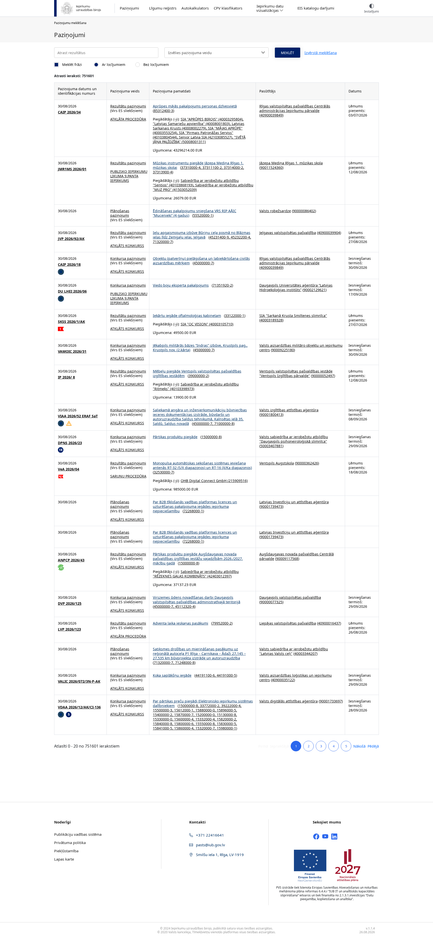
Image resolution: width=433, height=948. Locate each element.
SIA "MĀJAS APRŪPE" (225, 128)
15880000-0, (206, 710)
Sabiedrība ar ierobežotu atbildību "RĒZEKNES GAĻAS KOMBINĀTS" (196, 573)
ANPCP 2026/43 (71, 560)
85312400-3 (163, 110)
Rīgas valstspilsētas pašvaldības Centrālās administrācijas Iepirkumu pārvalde (294, 108)
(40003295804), (231, 119)
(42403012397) (219, 576)
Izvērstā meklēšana (320, 52)
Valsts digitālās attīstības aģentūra (288, 701)
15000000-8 (211, 436)
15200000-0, (206, 714)
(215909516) (237, 480)
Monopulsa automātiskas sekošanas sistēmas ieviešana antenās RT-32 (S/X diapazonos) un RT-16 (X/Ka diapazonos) (202, 465)
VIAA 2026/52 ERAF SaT (78, 416)
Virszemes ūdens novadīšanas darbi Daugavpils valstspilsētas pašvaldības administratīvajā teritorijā (196, 599)
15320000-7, (206, 728)
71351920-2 (222, 285)
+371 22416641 (209, 835)
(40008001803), (218, 123)
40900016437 (329, 623)
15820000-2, (227, 719)
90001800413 (271, 414)
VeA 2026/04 (68, 469)
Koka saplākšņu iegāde (172, 675)
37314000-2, (234, 167)
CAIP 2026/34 (69, 112)
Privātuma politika (70, 842)
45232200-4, (241, 237)
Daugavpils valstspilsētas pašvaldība (290, 597)
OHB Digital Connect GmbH (204, 480)
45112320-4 (184, 606)
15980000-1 (226, 728)
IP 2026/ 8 (66, 377)
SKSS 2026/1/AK (71, 321)
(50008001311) (193, 141)
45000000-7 (203, 263)
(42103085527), (220, 137)
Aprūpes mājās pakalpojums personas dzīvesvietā (195, 106)
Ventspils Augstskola (276, 463)
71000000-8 (224, 423)
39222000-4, (231, 705)
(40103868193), (181, 185)
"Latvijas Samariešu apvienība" (179, 123)
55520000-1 (202, 215)
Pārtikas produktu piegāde (175, 436)
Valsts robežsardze (275, 210)
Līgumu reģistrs (162, 8)
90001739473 (271, 506)
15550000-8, (206, 723)
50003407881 (271, 445)
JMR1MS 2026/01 (72, 169)
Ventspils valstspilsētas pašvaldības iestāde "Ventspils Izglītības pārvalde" (296, 373)
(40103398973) (181, 388)
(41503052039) (184, 189)
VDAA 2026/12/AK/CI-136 (79, 707)
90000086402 (304, 210)
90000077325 (271, 602)
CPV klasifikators (228, 8)
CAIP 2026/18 (69, 264)
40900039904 (329, 232)
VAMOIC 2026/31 (72, 351)
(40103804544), (166, 137)
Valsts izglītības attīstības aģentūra (288, 410)
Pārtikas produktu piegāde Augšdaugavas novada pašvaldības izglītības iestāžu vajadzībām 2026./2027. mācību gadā (198, 558)
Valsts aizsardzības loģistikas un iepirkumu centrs (295, 677)
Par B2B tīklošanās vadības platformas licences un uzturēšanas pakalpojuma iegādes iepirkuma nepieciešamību (195, 506)
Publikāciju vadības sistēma (77, 834)
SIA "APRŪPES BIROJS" (199, 119)
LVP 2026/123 (69, 629)
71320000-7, (164, 662)
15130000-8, (227, 714)
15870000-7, (184, 714)
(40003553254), (166, 132)
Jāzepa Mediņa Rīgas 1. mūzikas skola (291, 163)
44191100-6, (206, 675)
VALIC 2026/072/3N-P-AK (79, 681)
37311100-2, (213, 167)
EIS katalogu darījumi (315, 8)
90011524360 (271, 167)
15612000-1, (184, 710)
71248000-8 (184, 662)
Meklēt (287, 52)
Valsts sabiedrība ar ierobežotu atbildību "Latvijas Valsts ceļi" (293, 651)
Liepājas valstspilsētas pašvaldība (287, 623)
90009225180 (283, 349)
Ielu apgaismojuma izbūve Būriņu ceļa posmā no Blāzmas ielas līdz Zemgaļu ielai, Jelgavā (201, 235)
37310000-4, (191, 167)
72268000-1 (193, 511)
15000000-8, (189, 705)
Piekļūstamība (66, 851)
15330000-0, (163, 719)
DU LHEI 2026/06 (72, 291)
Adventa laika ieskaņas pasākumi (180, 623)
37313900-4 (162, 172)
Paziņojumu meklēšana (70, 23)
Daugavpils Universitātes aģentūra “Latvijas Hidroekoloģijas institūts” (296, 287)
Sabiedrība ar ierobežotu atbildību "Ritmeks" (196, 386)
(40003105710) (220, 324)
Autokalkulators (195, 8)
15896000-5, (227, 710)
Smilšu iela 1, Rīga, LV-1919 (219, 854)
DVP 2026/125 (69, 603)
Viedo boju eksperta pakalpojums (181, 285)
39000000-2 (198, 375)
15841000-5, (163, 728)
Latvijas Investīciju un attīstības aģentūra (294, 502)
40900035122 (283, 679)
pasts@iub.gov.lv (210, 844)
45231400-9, (220, 237)
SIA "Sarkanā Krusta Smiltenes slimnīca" (293, 315)
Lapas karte (64, 859)
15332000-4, (206, 719)
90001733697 (331, 701)
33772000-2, (210, 705)
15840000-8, (163, 723)
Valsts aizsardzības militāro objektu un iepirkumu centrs (301, 347)
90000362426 (307, 463)
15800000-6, (184, 723)
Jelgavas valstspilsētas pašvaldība (287, 232)
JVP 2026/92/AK (71, 238)
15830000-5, (227, 723)
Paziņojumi (129, 8)
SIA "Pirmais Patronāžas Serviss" (206, 132)
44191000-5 (226, 675)
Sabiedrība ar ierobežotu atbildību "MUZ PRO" (203, 187)
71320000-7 (162, 241)
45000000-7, (203, 423)
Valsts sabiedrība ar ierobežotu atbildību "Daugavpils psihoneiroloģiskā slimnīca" (293, 439)
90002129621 (314, 289)
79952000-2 (222, 623)
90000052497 (323, 375)
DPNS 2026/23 (70, 443)
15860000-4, (184, 728)
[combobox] (216, 52)
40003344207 (305, 653)
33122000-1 (234, 315)
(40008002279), (194, 128)
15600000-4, (184, 719)
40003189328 (271, 320)
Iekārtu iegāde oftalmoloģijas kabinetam (187, 315)
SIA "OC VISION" (194, 324)
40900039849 (271, 115)
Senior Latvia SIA (193, 137)
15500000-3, (163, 710)
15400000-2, (163, 714)
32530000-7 (163, 472)
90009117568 (287, 558)
